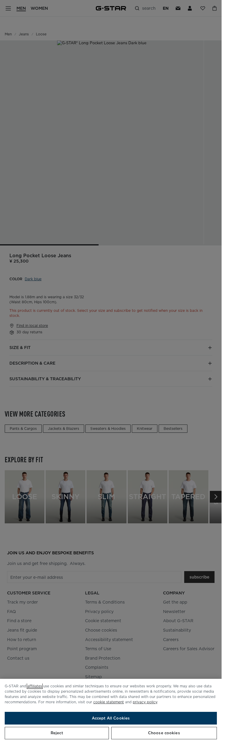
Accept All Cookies (111, 718)
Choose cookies (164, 733)
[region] (111, 711)
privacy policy (145, 702)
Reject (57, 733)
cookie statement (108, 702)
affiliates (34, 686)
